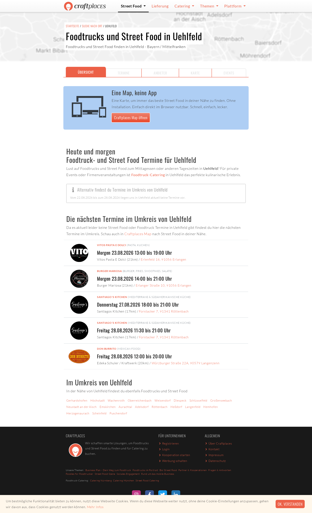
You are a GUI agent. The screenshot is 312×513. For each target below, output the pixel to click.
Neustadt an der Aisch (81, 407)
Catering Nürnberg (101, 480)
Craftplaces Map (138, 234)
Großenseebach (221, 400)
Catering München (123, 480)
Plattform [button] (233, 6)
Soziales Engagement (128, 473)
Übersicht (86, 72)
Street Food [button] (132, 6)
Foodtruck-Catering (148, 175)
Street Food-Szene (105, 473)
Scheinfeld (99, 413)
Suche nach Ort (92, 26)
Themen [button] (207, 6)
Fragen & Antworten (219, 470)
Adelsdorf (142, 407)
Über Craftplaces (220, 443)
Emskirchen (108, 407)
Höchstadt (97, 400)
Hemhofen (210, 407)
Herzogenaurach (77, 413)
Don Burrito (106, 348)
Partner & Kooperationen (192, 470)
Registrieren (170, 443)
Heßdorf (176, 407)
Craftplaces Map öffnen (131, 117)
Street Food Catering (147, 480)
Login (166, 449)
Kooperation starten (176, 455)
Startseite (72, 26)
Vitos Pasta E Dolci (111, 245)
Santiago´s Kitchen (112, 296)
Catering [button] (183, 6)
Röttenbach (160, 407)
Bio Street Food (168, 470)
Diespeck (180, 400)
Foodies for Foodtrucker (79, 473)
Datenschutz (217, 461)
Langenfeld (192, 407)
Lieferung (160, 6)
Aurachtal (125, 407)
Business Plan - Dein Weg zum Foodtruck (108, 470)
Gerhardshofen (76, 400)
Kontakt (214, 449)
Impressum (216, 455)
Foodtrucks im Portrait (145, 470)
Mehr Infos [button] (95, 507)
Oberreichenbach (140, 400)
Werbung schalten (174, 461)
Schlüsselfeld (198, 400)
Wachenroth (116, 400)
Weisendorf (163, 400)
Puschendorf (118, 413)
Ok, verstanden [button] (290, 504)
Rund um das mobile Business (157, 473)
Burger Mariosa (109, 270)
